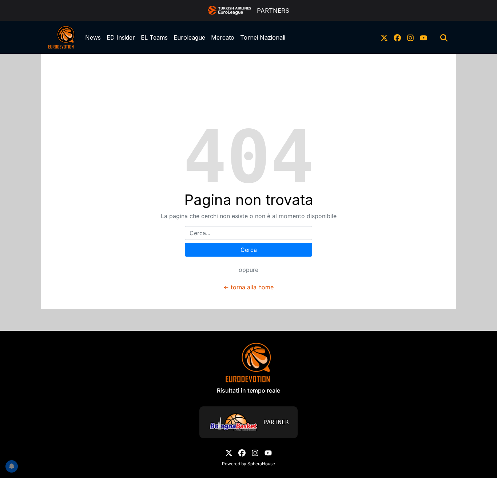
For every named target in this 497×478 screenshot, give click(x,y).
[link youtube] (423, 37)
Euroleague (189, 37)
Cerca (248, 249)
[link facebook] (397, 37)
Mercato (222, 37)
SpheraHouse (261, 463)
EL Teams (154, 37)
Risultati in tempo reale (248, 390)
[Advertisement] (248, 70)
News (93, 37)
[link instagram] (410, 37)
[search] (443, 37)
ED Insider (121, 37)
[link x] (384, 37)
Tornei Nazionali (262, 37)
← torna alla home (248, 287)
